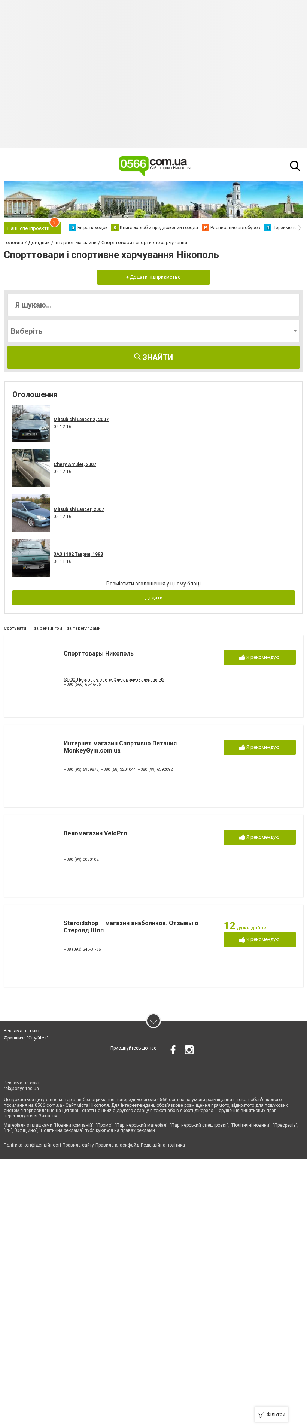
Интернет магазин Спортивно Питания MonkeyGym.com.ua (120, 747)
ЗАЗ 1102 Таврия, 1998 (78, 554)
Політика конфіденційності (32, 1145)
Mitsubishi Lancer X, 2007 (81, 419)
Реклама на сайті (22, 1030)
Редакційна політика (163, 1145)
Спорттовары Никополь (99, 653)
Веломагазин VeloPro (95, 833)
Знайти (157, 357)
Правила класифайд (117, 1145)
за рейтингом (48, 628)
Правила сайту (78, 1145)
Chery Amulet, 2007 (75, 464)
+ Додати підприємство (153, 277)
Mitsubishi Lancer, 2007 (79, 509)
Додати (153, 597)
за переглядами (84, 628)
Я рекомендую (262, 657)
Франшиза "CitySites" (26, 1038)
